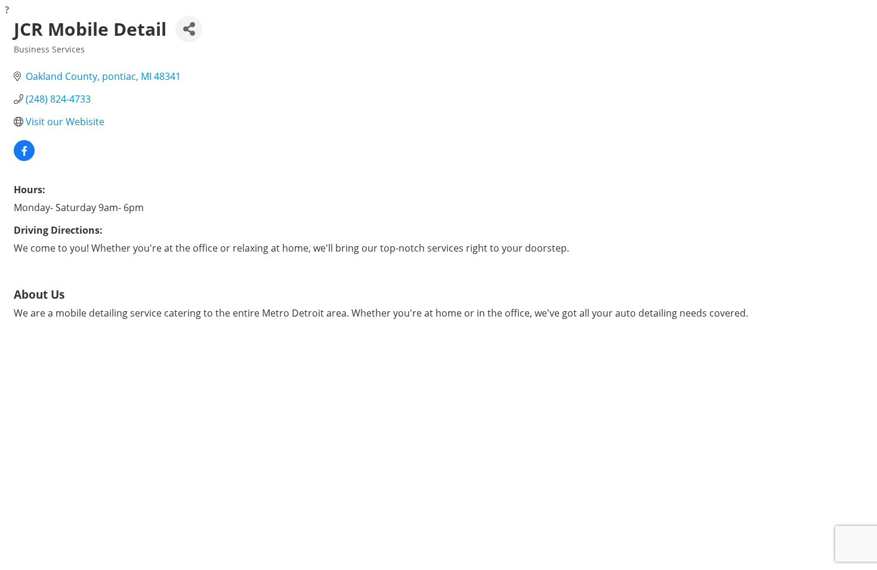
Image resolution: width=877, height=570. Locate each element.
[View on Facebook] (24, 157)
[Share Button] (188, 29)
